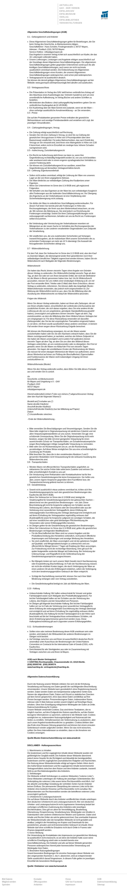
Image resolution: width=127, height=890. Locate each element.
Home (68, 879)
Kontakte (38, 879)
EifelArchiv (66, 11)
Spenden (6, 885)
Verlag (64, 17)
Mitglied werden (9, 882)
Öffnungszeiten (40, 882)
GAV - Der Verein (69, 8)
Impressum (70, 885)
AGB (99, 879)
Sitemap (101, 885)
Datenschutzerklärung (107, 882)
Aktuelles (66, 5)
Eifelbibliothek (69, 20)
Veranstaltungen (70, 23)
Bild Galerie (7, 879)
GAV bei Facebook (73, 882)
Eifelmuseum (67, 14)
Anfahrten (38, 885)
